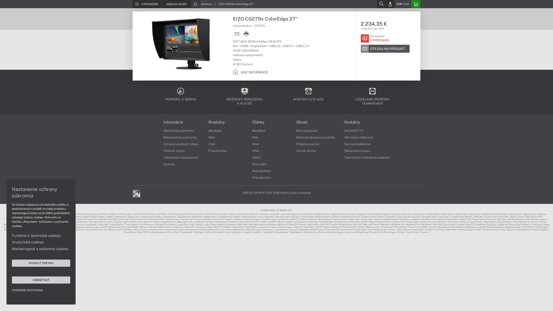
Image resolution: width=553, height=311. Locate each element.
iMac (211, 137)
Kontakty (352, 122)
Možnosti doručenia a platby (315, 137)
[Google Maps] (136, 193)
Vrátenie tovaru (174, 150)
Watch (256, 157)
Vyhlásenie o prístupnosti (181, 157)
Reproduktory (261, 171)
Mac (255, 137)
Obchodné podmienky (179, 130)
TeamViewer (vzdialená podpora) (366, 157)
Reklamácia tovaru (357, 150)
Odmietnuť (41, 280)
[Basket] (415, 4)
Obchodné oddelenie (358, 137)
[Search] (381, 4)
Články (258, 122)
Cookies (169, 164)
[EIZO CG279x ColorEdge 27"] (181, 43)
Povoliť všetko (41, 263)
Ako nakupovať (306, 130)
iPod (255, 150)
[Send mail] (237, 34)
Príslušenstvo (217, 150)
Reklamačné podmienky (180, 137)
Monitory (207, 4)
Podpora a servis (307, 144)
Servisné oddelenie (357, 144)
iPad (211, 144)
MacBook (215, 130)
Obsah (302, 122)
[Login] (390, 4)
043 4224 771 (353, 130)
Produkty (216, 122)
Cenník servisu (306, 150)
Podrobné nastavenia (27, 290)
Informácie (173, 122)
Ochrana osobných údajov (181, 144)
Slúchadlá (259, 164)
